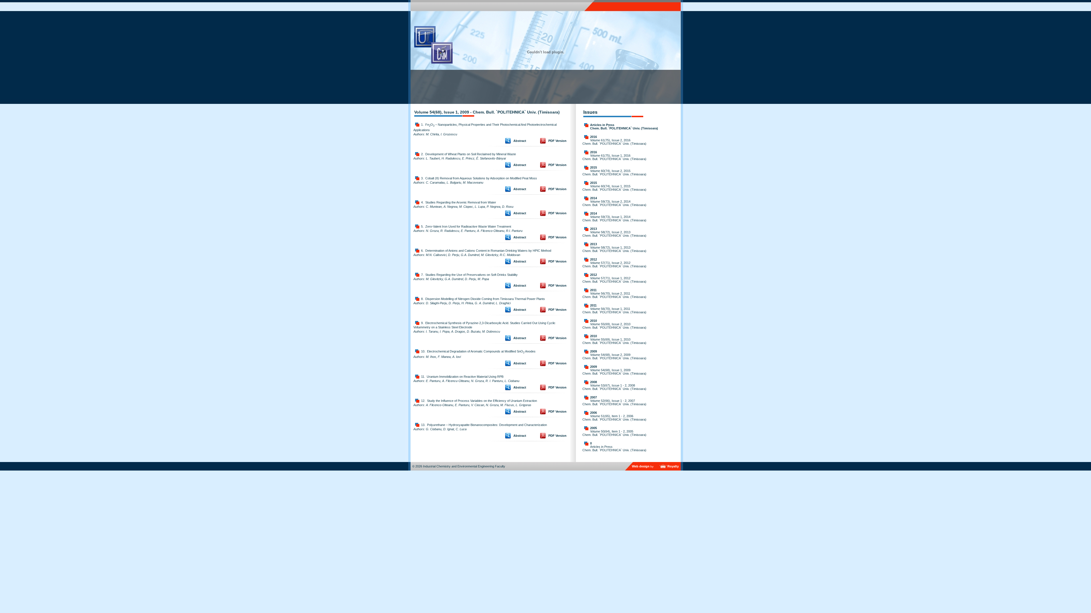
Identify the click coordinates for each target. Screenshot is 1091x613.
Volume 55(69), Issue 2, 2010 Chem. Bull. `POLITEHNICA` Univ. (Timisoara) (614, 325)
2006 (593, 412)
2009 (593, 351)
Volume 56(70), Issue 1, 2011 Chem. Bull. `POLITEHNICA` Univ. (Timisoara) (614, 310)
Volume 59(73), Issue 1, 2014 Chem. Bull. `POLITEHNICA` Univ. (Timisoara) (614, 218)
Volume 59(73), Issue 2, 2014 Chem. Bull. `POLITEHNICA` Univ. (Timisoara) (614, 203)
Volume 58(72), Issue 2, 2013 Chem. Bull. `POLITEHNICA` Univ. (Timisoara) (614, 233)
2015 (593, 167)
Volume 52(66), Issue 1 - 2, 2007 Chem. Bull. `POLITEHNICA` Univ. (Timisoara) (614, 402)
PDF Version (557, 140)
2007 (593, 397)
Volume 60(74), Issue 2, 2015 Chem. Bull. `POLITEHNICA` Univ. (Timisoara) (614, 172)
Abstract (519, 140)
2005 (593, 428)
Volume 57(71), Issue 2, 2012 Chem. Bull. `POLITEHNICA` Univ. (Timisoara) (614, 264)
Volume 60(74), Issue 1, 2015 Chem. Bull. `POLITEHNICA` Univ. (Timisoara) (614, 187)
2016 (593, 136)
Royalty (673, 466)
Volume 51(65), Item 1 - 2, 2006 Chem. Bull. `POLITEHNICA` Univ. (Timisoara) (614, 417)
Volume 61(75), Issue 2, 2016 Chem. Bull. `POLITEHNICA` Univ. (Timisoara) (614, 141)
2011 (593, 290)
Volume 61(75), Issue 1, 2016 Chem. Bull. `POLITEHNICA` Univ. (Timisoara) (614, 157)
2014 (593, 198)
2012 (593, 259)
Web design (640, 466)
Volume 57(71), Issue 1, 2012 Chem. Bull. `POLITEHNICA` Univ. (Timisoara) (614, 279)
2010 (593, 320)
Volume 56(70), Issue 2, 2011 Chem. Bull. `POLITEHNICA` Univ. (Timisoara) (614, 295)
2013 (593, 228)
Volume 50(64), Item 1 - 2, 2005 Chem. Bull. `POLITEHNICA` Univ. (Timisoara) (614, 433)
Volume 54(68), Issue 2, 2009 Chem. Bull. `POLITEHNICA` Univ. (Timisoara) (614, 356)
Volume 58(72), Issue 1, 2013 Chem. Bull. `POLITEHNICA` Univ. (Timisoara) (614, 249)
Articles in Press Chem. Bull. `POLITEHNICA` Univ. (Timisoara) (624, 126)
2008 (593, 382)
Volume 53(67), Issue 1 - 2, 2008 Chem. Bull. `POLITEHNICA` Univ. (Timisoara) (614, 387)
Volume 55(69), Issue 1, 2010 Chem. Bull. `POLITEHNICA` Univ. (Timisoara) (614, 341)
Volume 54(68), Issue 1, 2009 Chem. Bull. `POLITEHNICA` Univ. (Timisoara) (614, 371)
